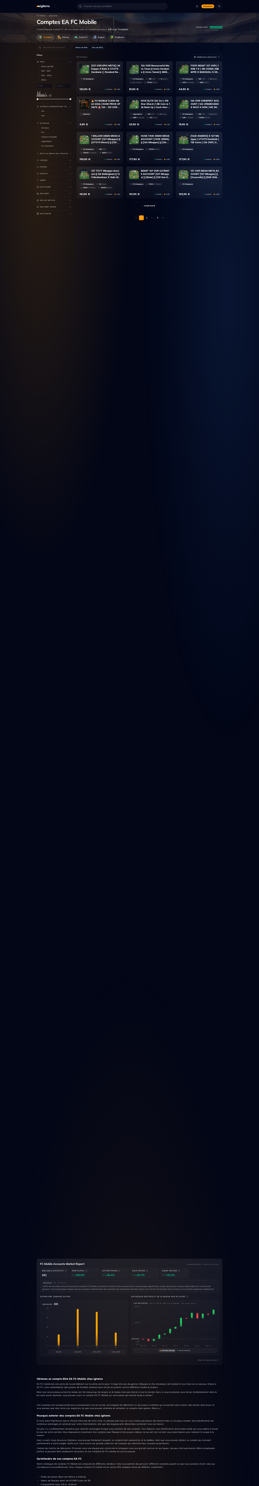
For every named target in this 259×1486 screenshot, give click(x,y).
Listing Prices (168, 1350)
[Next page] (163, 217)
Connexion (208, 6)
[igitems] (43, 6)
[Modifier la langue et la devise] (197, 6)
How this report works (207, 1360)
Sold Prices (184, 1350)
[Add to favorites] (87, 66)
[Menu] (219, 6)
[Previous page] (136, 217)
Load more (149, 205)
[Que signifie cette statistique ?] (65, 1271)
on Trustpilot (118, 29)
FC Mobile (41, 16)
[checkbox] (81, 72)
